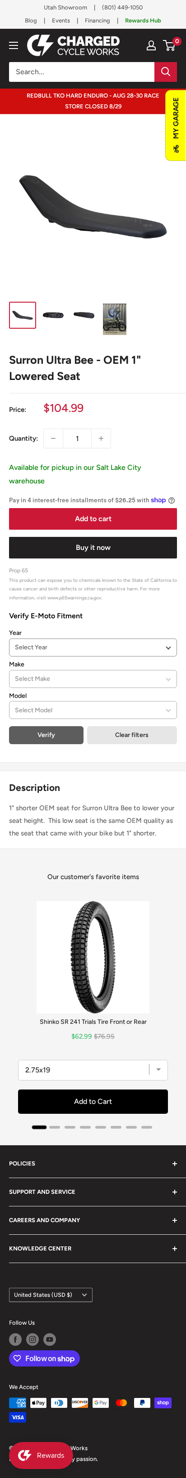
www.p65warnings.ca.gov (74, 598)
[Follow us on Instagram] (32, 1339)
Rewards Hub (143, 20)
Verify (46, 735)
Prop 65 (18, 570)
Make (16, 664)
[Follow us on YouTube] (49, 1339)
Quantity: (23, 438)
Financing (97, 20)
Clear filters (132, 735)
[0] (169, 45)
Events (61, 20)
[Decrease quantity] (53, 438)
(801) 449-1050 (122, 7)
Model (18, 696)
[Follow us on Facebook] (15, 1339)
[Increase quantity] (101, 438)
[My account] (151, 45)
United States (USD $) (43, 1294)
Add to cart (93, 518)
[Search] (165, 72)
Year (15, 633)
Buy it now (93, 547)
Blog (31, 20)
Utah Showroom (65, 7)
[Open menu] (13, 45)
